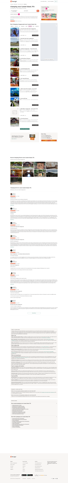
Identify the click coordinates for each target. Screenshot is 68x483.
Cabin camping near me (38, 466)
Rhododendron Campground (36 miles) (18, 407)
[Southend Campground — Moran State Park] (24, 52)
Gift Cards (11, 466)
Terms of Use (33, 478)
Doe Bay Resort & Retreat (46, 337)
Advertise (24, 464)
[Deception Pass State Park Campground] (24, 32)
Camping (11, 4)
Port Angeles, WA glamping (16, 422)
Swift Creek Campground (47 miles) (18, 413)
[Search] (38, 11)
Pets (33, 26)
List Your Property (51, 1)
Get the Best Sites (43, 1)
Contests (11, 467)
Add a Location (12, 464)
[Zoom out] (56, 25)
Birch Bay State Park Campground (16, 291)
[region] (49, 42)
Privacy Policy (28, 478)
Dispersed (22, 26)
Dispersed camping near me (39, 469)
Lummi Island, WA (20, 4)
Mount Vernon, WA (48, 136)
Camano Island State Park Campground (17, 226)
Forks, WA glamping (15, 420)
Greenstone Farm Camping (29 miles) (18, 406)
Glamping (30, 26)
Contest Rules (24, 478)
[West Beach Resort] (24, 122)
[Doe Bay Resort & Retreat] (24, 61)
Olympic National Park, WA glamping (18, 418)
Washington (15, 4)
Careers (24, 469)
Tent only (16, 26)
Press (23, 467)
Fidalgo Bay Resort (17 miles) (16, 405)
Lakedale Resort (13, 197)
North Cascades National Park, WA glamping (19, 419)
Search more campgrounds (49, 59)
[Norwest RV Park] (24, 101)
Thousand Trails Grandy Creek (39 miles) (18, 408)
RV (19, 26)
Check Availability (35, 35)
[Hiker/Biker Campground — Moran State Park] (24, 112)
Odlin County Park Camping (44, 349)
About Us (24, 466)
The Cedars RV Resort (45, 346)
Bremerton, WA (49, 138)
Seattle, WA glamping (15, 423)
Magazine (11, 469)
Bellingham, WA (47, 135)
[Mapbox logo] (42, 60)
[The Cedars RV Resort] (24, 81)
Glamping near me (37, 467)
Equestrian (37, 26)
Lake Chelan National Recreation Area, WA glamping (20, 424)
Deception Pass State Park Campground (17, 239)
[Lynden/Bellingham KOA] (24, 72)
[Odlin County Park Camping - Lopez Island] (24, 92)
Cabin (26, 26)
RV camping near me (38, 464)
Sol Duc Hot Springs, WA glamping (17, 425)
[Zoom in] (56, 24)
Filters (12, 26)
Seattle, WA (48, 137)
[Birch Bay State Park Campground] (24, 41)
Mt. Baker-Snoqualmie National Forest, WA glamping (20, 421)
